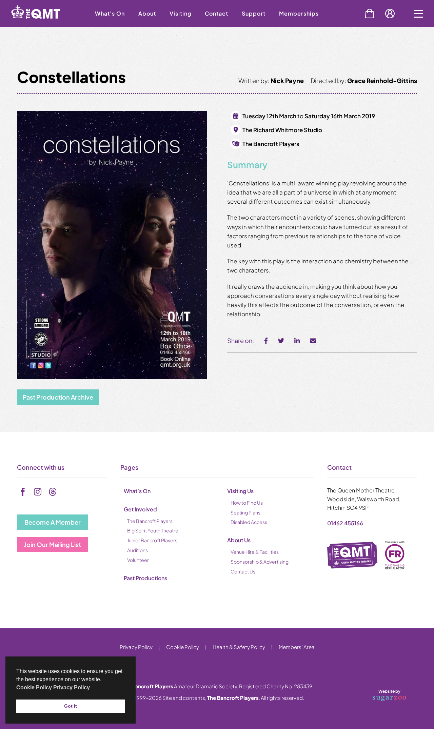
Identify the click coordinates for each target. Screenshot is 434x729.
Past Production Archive (58, 397)
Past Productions (145, 578)
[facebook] (22, 492)
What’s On (110, 13)
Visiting (180, 13)
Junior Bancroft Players (152, 540)
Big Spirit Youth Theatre (152, 530)
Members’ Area (297, 647)
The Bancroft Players (150, 521)
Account (390, 13)
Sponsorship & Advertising (260, 562)
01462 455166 (345, 523)
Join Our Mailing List (52, 544)
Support (253, 13)
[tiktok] (52, 492)
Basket (369, 13)
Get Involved (140, 509)
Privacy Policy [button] (71, 687)
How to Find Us (247, 503)
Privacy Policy (136, 647)
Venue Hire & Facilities (255, 552)
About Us (239, 540)
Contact (216, 13)
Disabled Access (249, 522)
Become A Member (52, 522)
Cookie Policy (182, 647)
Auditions (137, 550)
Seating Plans (245, 512)
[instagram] (37, 492)
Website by (381, 694)
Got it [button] (70, 706)
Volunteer (138, 560)
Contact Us (243, 571)
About (147, 13)
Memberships (299, 13)
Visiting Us (240, 490)
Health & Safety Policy (239, 647)
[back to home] (44, 24)
